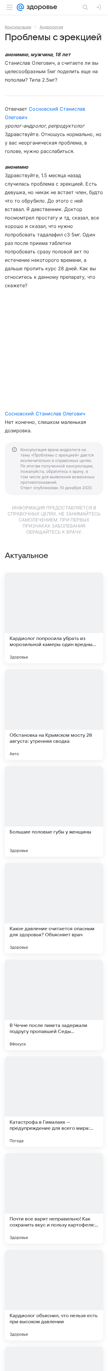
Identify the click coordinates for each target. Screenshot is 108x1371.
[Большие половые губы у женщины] (54, 811)
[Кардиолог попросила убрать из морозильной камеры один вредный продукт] (54, 618)
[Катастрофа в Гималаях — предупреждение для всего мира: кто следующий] (54, 1101)
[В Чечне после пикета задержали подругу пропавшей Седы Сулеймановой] (54, 1005)
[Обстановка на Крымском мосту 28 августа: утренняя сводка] (54, 714)
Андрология (51, 26)
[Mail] (20, 7)
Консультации (18, 26)
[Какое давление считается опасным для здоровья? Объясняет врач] (54, 908)
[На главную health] (40, 7)
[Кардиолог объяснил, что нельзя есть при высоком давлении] (54, 1295)
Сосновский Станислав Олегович (45, 414)
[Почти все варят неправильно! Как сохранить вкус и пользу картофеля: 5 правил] (54, 1198)
